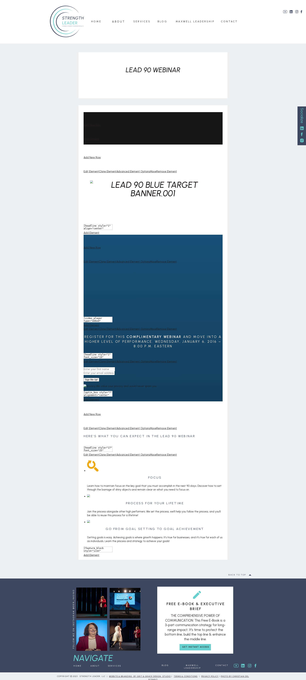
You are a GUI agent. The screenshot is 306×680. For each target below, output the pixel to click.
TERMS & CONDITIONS (186, 676)
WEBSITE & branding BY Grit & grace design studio (140, 676)
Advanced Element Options (133, 171)
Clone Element (108, 171)
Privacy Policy (210, 676)
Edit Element (91, 171)
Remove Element (166, 171)
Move (153, 171)
